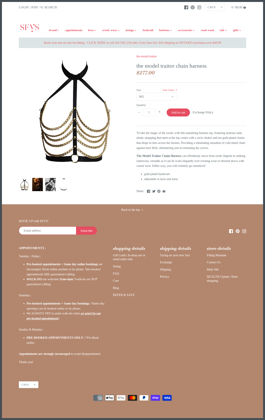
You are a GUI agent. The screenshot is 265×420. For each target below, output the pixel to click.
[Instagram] (199, 7)
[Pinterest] (193, 7)
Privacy (164, 276)
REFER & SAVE (124, 295)
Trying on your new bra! (175, 255)
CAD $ (211, 7)
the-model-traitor (146, 56)
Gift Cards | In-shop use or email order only (129, 257)
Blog (116, 288)
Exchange (166, 262)
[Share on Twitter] (153, 190)
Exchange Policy (203, 112)
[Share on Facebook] (148, 190)
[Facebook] (186, 7)
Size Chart (169, 90)
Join (34, 7)
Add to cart (178, 112)
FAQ (116, 273)
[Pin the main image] (158, 190)
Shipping (165, 269)
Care (116, 280)
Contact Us (214, 262)
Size (138, 90)
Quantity (141, 105)
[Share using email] (163, 190)
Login (24, 7)
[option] (24, 184)
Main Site (213, 269)
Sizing (117, 266)
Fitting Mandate (216, 255)
